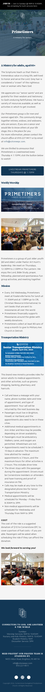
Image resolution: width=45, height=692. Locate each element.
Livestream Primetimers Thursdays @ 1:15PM (22, 171)
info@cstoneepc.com (14, 141)
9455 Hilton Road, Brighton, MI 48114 (22, 659)
